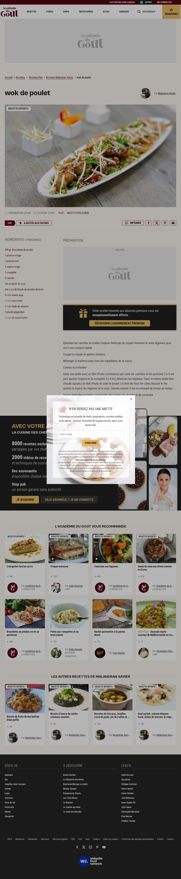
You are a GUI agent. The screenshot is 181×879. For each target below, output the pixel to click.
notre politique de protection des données (90, 460)
